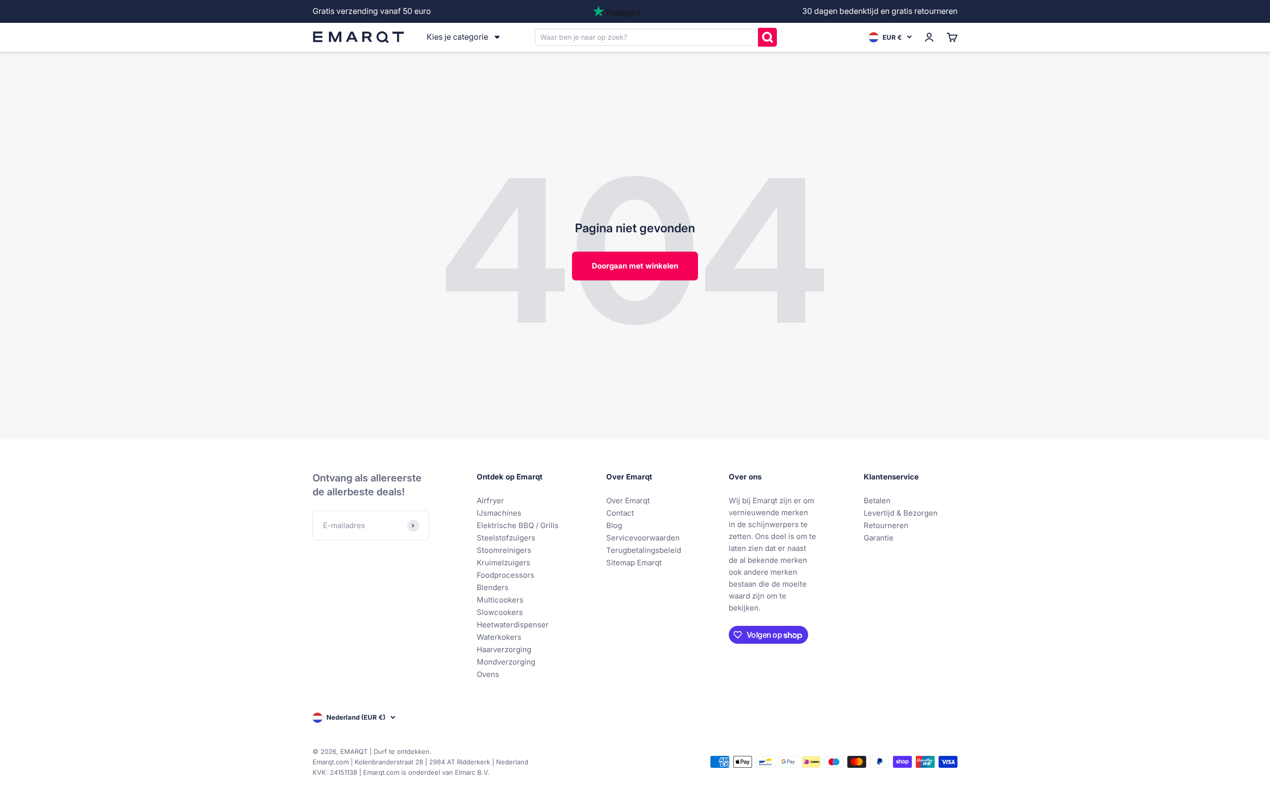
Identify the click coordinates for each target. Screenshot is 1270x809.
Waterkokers (499, 637)
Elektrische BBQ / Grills (518, 525)
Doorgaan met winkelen (635, 265)
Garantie (878, 537)
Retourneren (886, 525)
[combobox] (646, 36)
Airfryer (490, 500)
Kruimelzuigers (503, 562)
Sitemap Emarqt (634, 562)
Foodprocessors (505, 575)
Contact (620, 513)
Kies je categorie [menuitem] (457, 37)
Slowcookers (500, 612)
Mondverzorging (506, 662)
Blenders (492, 587)
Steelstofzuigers (506, 537)
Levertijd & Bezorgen (901, 513)
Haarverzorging (504, 649)
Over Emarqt (628, 500)
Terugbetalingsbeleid (643, 550)
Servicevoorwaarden (643, 537)
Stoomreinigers (504, 550)
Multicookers (500, 600)
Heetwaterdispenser (513, 624)
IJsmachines (499, 513)
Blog (614, 525)
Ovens (488, 674)
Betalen (877, 500)
